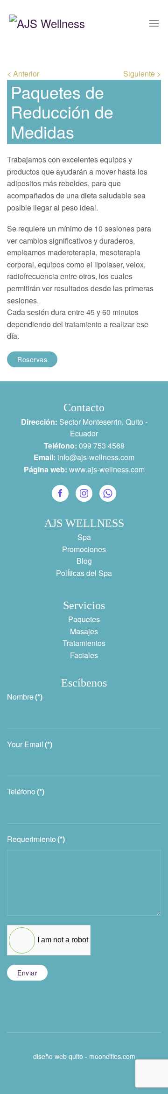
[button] (154, 23)
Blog (84, 560)
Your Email (29, 744)
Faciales (84, 655)
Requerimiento (36, 839)
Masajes (84, 631)
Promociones (84, 549)
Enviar (27, 972)
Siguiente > (142, 73)
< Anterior (23, 73)
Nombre (24, 696)
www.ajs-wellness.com (107, 469)
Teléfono (25, 791)
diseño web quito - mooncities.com (84, 1056)
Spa (84, 537)
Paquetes (84, 619)
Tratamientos (84, 643)
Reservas (32, 359)
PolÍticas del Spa (84, 573)
